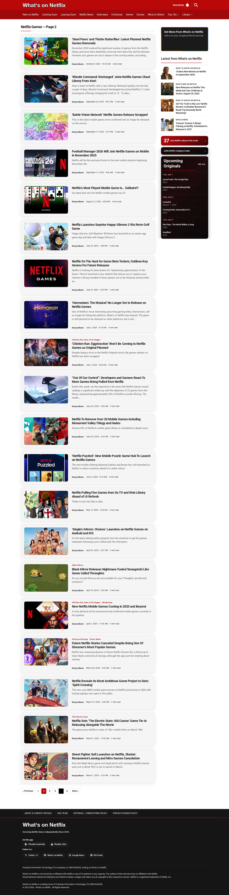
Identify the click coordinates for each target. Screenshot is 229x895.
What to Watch (156, 14)
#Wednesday (107, 603)
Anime (129, 14)
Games (140, 14)
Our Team (62, 813)
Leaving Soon (68, 14)
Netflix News (86, 14)
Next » (75, 791)
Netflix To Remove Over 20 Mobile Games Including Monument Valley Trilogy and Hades (106, 421)
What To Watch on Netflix (188, 68)
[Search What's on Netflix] (196, 5)
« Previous (28, 791)
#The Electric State (80, 717)
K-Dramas (116, 14)
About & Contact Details (38, 813)
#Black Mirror (77, 565)
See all (201, 164)
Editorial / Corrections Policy (90, 813)
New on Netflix (31, 14)
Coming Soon (49, 14)
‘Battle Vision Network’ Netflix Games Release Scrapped (110, 115)
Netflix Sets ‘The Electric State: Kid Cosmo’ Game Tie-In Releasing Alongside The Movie (109, 723)
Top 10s (172, 14)
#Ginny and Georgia (80, 639)
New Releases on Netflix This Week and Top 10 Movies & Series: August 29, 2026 (190, 90)
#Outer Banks (95, 639)
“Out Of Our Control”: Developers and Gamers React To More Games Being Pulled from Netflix (108, 380)
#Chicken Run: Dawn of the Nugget (86, 340)
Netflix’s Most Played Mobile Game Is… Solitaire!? (105, 188)
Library (186, 14)
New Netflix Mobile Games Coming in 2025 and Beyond (109, 606)
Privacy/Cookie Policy (125, 813)
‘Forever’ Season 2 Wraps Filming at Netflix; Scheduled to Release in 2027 (191, 126)
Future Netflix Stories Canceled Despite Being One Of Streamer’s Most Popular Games (107, 645)
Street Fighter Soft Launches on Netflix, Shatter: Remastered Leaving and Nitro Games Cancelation (106, 756)
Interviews (102, 14)
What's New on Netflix (186, 84)
